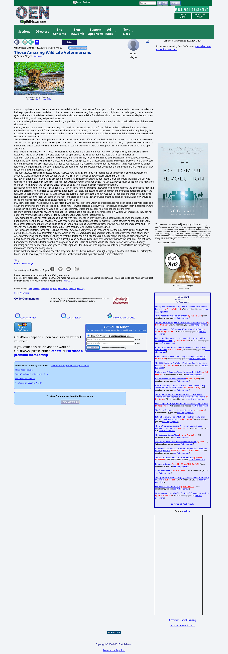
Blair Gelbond (188, 486)
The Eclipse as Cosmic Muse (167, 435)
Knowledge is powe (163, 464)
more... (67, 280)
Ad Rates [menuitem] (109, 32)
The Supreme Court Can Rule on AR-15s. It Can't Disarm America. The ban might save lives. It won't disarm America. (180, 395)
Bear (30, 288)
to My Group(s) (22, 293)
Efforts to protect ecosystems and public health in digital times (181, 403)
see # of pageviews (181, 318)
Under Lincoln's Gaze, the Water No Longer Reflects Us (178, 372)
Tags (80, 288)
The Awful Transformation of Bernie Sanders (174, 457)
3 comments (39, 56)
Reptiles (53, 288)
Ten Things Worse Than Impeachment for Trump (175, 441)
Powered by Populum (114, 650)
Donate (56, 351)
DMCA (49, 99)
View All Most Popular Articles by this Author (70, 365)
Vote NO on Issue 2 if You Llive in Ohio (31, 374)
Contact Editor (73, 317)
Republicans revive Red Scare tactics (170, 379)
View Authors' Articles (124, 317)
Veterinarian (63, 288)
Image (30, 99)
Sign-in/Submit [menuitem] (76, 32)
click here (186, 511)
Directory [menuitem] (42, 31)
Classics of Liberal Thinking (182, 620)
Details (44, 99)
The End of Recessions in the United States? (173, 410)
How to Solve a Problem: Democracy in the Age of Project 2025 (181, 356)
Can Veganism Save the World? (28, 383)
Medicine (45, 288)
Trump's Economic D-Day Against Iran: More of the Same (179, 329)
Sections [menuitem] (24, 31)
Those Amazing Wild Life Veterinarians (52, 52)
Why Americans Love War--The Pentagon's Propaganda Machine (182, 493)
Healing (36, 288)
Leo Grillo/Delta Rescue (25, 378)
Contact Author (28, 317)
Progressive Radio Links (182, 625)
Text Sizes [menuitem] (126, 32)
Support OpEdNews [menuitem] (94, 32)
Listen (69, 42)
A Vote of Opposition (164, 471)
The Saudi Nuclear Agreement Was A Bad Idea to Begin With (181, 322)
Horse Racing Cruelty (24, 370)
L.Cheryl (37, 99)
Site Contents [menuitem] (59, 32)
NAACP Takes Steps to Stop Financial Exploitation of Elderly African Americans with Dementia (180, 386)
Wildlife (72, 288)
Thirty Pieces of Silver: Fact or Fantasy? (171, 316)
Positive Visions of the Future (167, 486)
